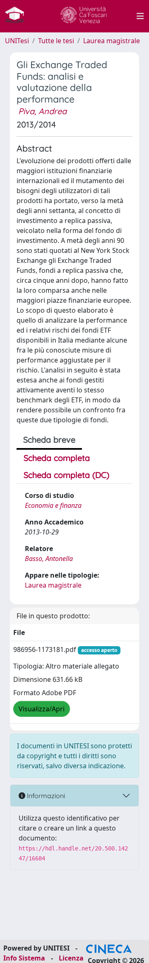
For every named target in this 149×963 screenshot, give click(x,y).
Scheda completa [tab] (57, 458)
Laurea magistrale (111, 40)
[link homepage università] (83, 16)
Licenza (71, 958)
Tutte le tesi (56, 40)
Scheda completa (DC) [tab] (66, 475)
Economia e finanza (53, 505)
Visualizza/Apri (42, 708)
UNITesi (17, 40)
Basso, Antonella (49, 558)
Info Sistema (24, 958)
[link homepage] (18, 16)
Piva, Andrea (42, 111)
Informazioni (45, 795)
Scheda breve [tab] (49, 439)
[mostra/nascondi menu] (140, 16)
